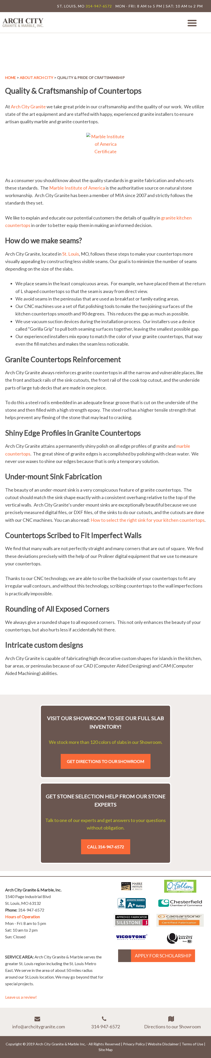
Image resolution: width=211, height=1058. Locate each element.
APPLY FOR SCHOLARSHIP (163, 955)
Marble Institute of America (77, 188)
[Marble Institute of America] (131, 891)
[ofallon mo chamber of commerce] (180, 891)
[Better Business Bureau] (132, 906)
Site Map (106, 1049)
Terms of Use (192, 1044)
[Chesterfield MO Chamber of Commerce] (180, 908)
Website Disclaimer (163, 1044)
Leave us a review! (21, 997)
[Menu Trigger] (192, 22)
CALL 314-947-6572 (105, 846)
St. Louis (70, 254)
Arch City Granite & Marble (23, 22)
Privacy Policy (134, 1044)
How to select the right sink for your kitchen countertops (148, 520)
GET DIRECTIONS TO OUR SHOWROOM (105, 761)
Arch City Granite (28, 106)
